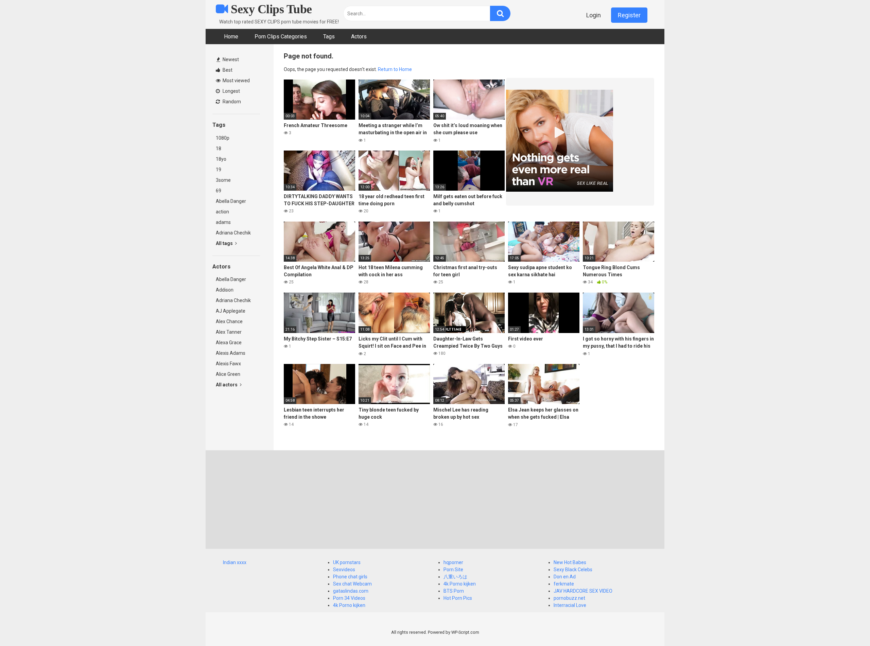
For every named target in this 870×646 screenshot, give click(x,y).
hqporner (453, 562)
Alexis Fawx (228, 363)
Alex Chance (229, 321)
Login (593, 15)
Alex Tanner (229, 332)
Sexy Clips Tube (270, 9)
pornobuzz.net (569, 598)
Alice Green (228, 374)
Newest (230, 59)
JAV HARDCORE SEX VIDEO (583, 591)
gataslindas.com (350, 591)
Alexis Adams (230, 353)
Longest (231, 91)
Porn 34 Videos (349, 598)
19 (218, 169)
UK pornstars (347, 562)
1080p (222, 138)
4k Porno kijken (349, 605)
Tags (329, 36)
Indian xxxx (234, 562)
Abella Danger (231, 201)
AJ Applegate (230, 311)
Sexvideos (344, 569)
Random (231, 101)
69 (218, 190)
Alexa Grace (229, 342)
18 (218, 148)
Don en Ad (565, 576)
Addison (224, 290)
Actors (359, 36)
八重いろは (455, 576)
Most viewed (236, 80)
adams (223, 222)
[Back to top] (847, 625)
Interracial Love (570, 605)
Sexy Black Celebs (573, 569)
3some (223, 180)
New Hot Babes (570, 562)
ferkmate (564, 584)
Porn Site (453, 569)
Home (231, 36)
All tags (225, 243)
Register (629, 15)
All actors (227, 384)
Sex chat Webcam (352, 584)
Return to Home (395, 69)
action (222, 211)
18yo (221, 159)
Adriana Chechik (233, 232)
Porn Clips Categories (281, 36)
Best (227, 70)
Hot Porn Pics (457, 598)
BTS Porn (453, 591)
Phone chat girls (350, 576)
